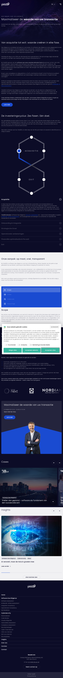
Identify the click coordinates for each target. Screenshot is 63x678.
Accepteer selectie (31, 350)
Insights (3, 639)
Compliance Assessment (8, 625)
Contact (4, 649)
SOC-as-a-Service (6, 634)
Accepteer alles (50, 350)
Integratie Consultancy (8, 605)
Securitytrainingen (6, 627)
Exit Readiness (5, 610)
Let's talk (7, 104)
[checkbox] (10, 345)
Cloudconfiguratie (6, 620)
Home (3, 595)
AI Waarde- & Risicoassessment (10, 216)
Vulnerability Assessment (8, 622)
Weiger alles (13, 350)
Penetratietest (5, 616)
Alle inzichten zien (31, 577)
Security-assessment (32, 215)
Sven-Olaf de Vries (10, 412)
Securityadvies (5, 636)
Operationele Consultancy (9, 608)
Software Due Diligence (9, 598)
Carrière (4, 646)
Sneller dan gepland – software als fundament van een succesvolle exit (24, 501)
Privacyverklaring (31, 676)
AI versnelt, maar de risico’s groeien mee (17, 562)
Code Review (5, 618)
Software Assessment (7, 601)
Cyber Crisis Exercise (7, 629)
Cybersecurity (6, 613)
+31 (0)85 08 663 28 (33, 662)
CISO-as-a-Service (6, 632)
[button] (54, 462)
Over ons (4, 643)
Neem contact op (31, 667)
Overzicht (55, 327)
